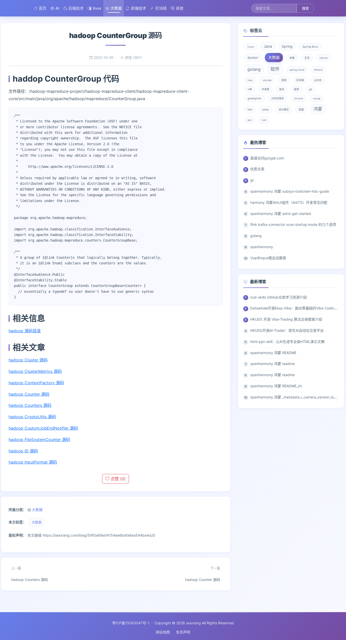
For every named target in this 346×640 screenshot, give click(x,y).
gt (252, 180)
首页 (42, 8)
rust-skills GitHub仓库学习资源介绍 (278, 297)
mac (250, 80)
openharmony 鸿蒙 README (273, 353)
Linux (250, 46)
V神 (249, 89)
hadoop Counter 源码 (29, 394)
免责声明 (183, 632)
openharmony (261, 247)
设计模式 (284, 109)
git (310, 89)
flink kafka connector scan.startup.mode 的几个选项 (293, 224)
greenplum (254, 98)
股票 (296, 89)
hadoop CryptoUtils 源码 (32, 416)
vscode (267, 80)
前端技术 (138, 8)
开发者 (265, 89)
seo (249, 119)
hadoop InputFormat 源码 (33, 462)
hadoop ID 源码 (23, 450)
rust (264, 119)
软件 (275, 69)
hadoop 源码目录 (25, 330)
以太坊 (317, 80)
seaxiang (193, 623)
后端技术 (76, 8)
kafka (265, 109)
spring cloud (297, 69)
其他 (179, 8)
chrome (298, 98)
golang (254, 69)
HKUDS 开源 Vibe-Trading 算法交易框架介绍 (286, 319)
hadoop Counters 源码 (30, 405)
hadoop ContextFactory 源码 (36, 382)
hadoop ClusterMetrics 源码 (35, 371)
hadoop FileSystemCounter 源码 (39, 439)
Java (268, 46)
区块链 (161, 8)
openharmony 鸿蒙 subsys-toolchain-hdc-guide (289, 191)
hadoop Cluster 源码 (28, 359)
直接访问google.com (267, 158)
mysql (316, 98)
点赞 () (117, 478)
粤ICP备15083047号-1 (130, 623)
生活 (307, 57)
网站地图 (163, 632)
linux (97, 8)
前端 (292, 57)
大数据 (116, 8)
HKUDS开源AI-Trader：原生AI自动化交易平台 (287, 330)
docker (252, 58)
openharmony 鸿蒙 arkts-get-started (280, 213)
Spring (287, 46)
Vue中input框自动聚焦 (268, 258)
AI (57, 8)
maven (323, 57)
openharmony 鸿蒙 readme (272, 363)
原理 (301, 109)
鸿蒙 (318, 109)
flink (249, 109)
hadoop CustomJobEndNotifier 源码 (43, 428)
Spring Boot (310, 46)
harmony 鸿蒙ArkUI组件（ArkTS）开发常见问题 (288, 202)
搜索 (305, 8)
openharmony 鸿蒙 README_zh (276, 386)
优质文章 (257, 169)
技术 (281, 89)
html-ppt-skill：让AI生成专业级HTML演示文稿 (287, 341)
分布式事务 (277, 98)
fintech (318, 69)
